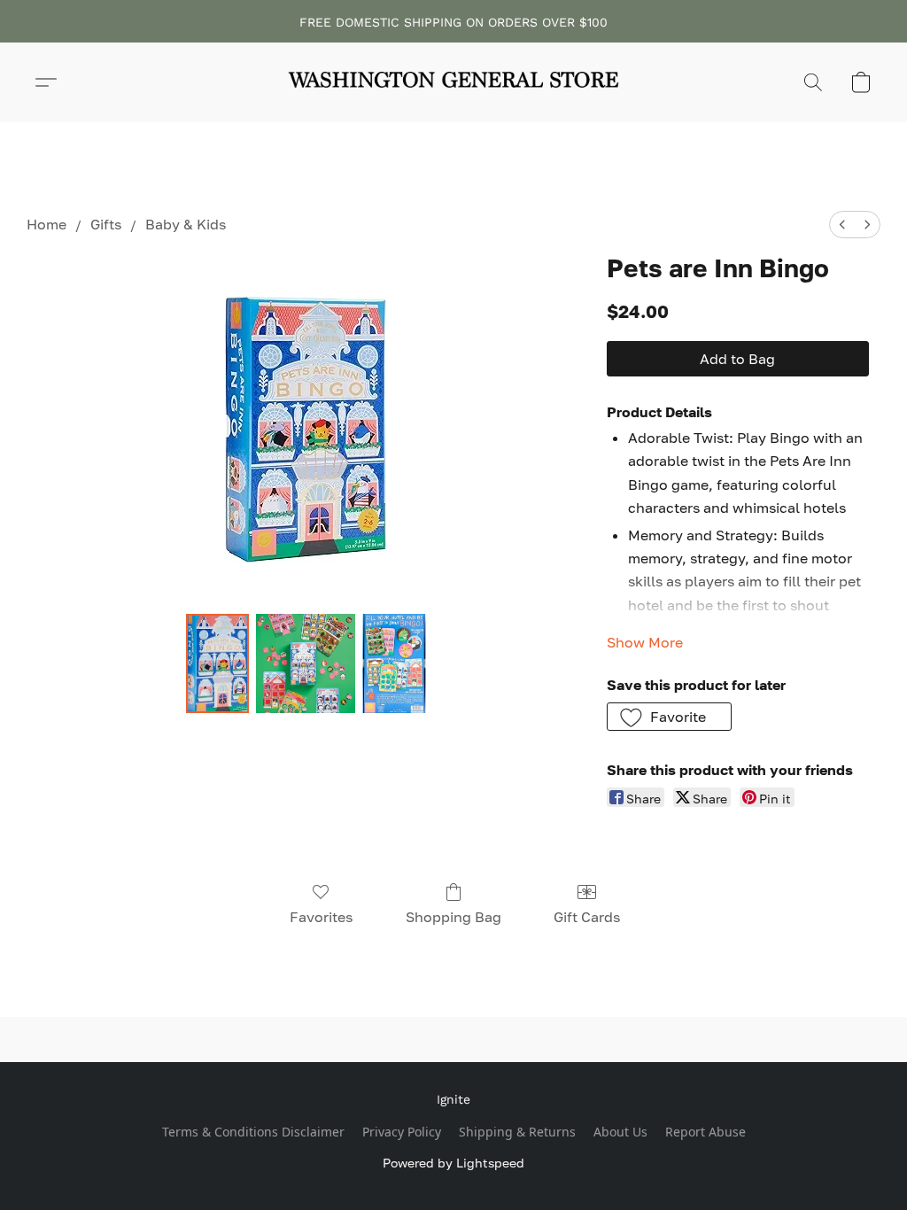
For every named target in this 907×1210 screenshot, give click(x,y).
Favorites (321, 917)
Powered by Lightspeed (453, 1162)
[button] (453, 82)
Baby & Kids (185, 224)
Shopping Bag (453, 917)
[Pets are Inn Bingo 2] (394, 663)
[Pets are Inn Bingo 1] (305, 663)
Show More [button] (645, 642)
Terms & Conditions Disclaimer (253, 1131)
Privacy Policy (401, 1131)
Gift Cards (587, 917)
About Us (620, 1131)
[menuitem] (842, 224)
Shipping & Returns (517, 1131)
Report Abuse (705, 1131)
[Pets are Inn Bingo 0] (218, 663)
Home (46, 224)
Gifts (105, 224)
